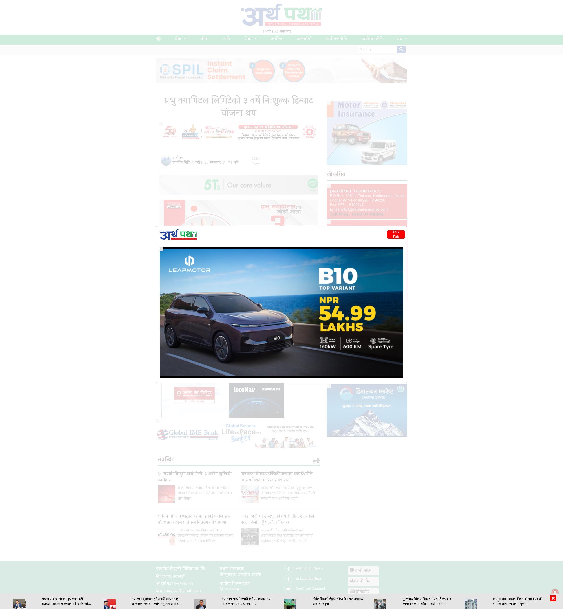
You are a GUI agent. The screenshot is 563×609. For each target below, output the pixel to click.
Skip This (396, 234)
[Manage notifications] (555, 592)
